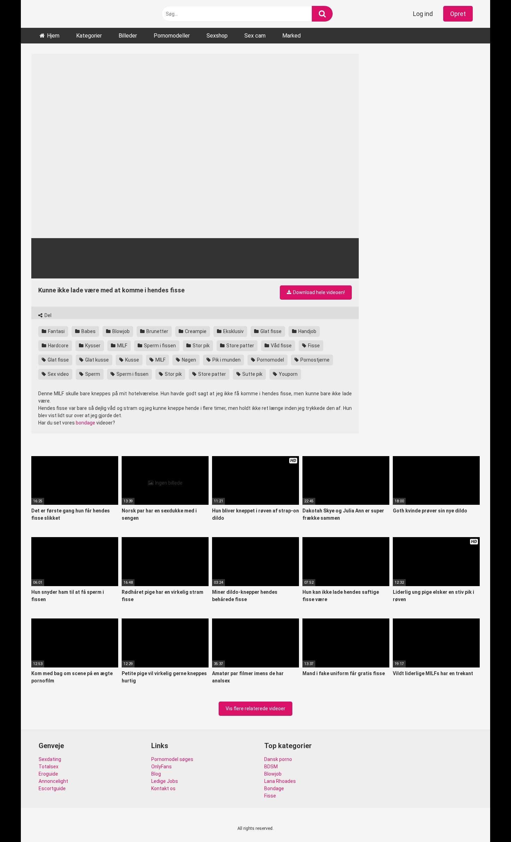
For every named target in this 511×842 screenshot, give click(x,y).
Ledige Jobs (164, 781)
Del (47, 315)
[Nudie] (40, 14)
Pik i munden (226, 360)
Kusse (131, 360)
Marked (291, 35)
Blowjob (120, 331)
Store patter (239, 345)
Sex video (58, 374)
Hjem (53, 35)
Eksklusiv (233, 331)
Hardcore (57, 345)
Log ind (423, 13)
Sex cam (255, 35)
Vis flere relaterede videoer (255, 708)
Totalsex (48, 766)
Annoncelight (53, 781)
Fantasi (56, 331)
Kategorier (89, 35)
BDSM (271, 766)
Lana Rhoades (280, 781)
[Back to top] (487, 821)
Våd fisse (281, 345)
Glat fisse (270, 331)
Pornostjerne (314, 360)
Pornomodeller (172, 35)
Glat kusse (96, 360)
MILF (121, 345)
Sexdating (50, 759)
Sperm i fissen (159, 345)
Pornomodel (270, 360)
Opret (458, 13)
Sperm (92, 374)
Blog (156, 774)
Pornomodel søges (172, 759)
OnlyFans (161, 766)
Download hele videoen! (318, 292)
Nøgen (188, 360)
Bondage (274, 788)
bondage (85, 423)
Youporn (288, 374)
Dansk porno (278, 759)
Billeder (128, 35)
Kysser (92, 345)
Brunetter (156, 331)
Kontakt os (163, 788)
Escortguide (52, 788)
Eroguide (48, 774)
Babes (88, 331)
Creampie (195, 331)
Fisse (313, 345)
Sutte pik (251, 374)
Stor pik (201, 345)
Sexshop (217, 35)
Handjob (306, 331)
